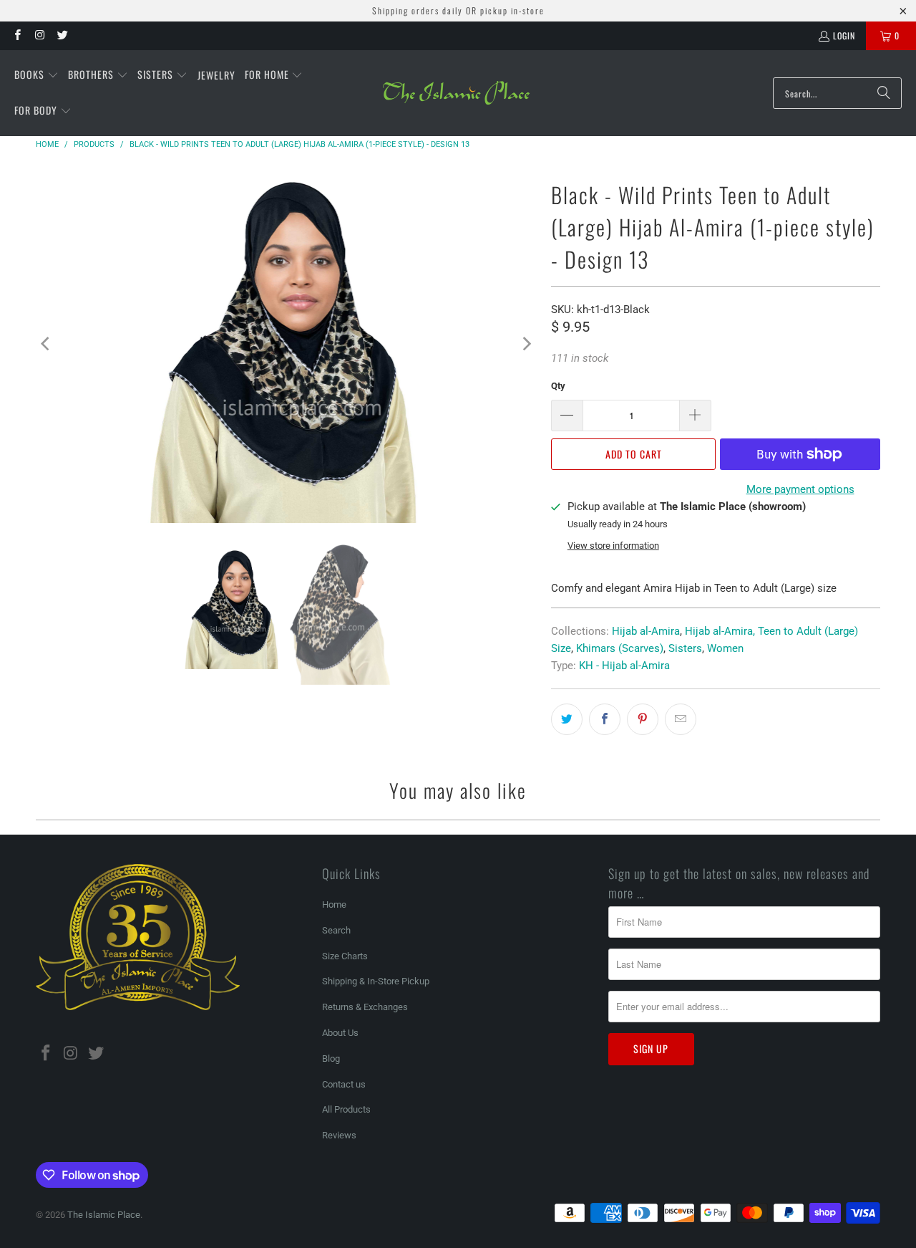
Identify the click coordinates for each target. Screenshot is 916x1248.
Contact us (344, 1084)
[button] (36, 75)
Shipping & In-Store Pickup (375, 981)
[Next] (526, 344)
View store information (613, 545)
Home (334, 904)
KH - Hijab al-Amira (624, 665)
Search (336, 930)
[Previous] (46, 344)
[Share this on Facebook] (604, 719)
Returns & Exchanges (365, 1007)
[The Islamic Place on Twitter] (62, 35)
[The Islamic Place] (456, 93)
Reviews (339, 1135)
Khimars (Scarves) (619, 648)
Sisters (685, 648)
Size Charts (345, 956)
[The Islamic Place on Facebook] (17, 35)
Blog (331, 1058)
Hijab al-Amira (646, 631)
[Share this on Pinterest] (642, 719)
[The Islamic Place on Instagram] (39, 35)
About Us (340, 1032)
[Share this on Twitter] (567, 719)
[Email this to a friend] (680, 719)
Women (725, 648)
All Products (346, 1109)
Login (844, 35)
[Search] (884, 93)
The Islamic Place (103, 1214)
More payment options (800, 489)
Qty (558, 385)
